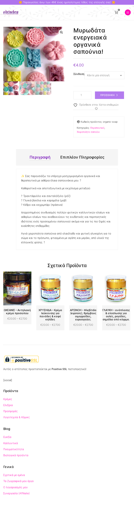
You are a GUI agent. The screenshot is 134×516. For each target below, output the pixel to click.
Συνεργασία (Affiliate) (16, 493)
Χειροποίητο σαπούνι (88, 131)
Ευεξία (7, 437)
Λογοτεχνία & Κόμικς (16, 417)
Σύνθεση (78, 74)
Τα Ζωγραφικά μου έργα (18, 481)
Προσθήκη (107, 95)
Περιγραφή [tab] (40, 157)
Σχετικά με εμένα (14, 475)
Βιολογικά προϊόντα (15, 455)
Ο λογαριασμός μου (15, 487)
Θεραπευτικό (97, 127)
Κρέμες (7, 399)
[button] (61, 32)
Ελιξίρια (8, 405)
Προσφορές (10, 411)
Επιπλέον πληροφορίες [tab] (82, 157)
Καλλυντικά (10, 443)
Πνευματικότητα (13, 449)
